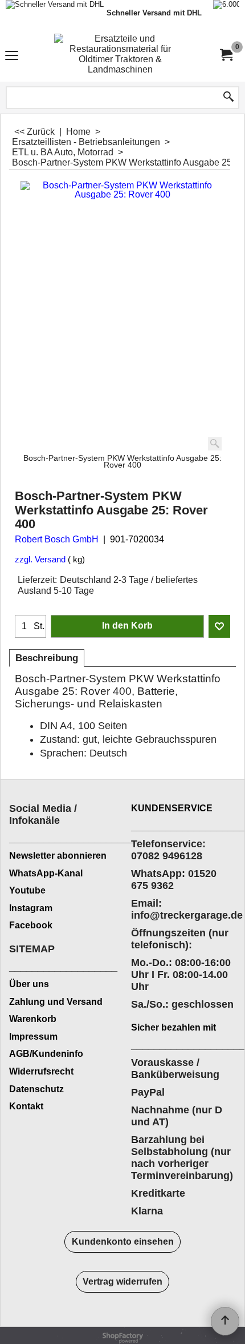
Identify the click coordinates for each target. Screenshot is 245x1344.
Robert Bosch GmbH (57, 539)
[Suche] (228, 97)
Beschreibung (46, 658)
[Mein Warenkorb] (225, 55)
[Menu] (11, 56)
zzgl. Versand (40, 559)
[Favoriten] (219, 626)
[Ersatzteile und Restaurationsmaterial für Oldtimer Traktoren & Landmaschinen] (120, 55)
